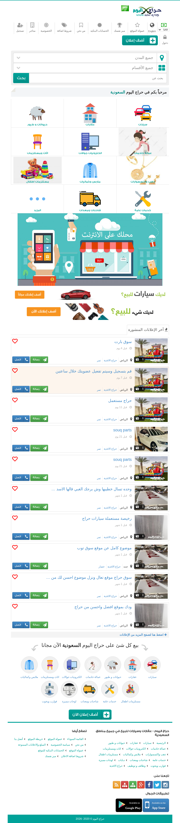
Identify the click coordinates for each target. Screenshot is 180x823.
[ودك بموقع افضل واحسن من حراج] (151, 616)
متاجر (32, 30)
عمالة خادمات (158, 748)
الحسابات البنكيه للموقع (51, 750)
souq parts (122, 430)
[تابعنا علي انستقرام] (165, 784)
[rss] (116, 784)
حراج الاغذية (110, 360)
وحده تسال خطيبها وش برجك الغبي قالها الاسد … (91, 489)
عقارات (134, 743)
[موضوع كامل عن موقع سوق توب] (151, 557)
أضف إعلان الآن (85, 714)
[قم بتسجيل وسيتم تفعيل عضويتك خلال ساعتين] (151, 380)
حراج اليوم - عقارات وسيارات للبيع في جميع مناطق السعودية (147, 11)
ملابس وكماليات (131, 754)
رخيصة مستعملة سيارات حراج (107, 518)
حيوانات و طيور (116, 743)
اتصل (18, 359)
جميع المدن (144, 57)
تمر (99, 360)
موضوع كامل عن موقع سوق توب (104, 548)
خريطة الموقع (35, 739)
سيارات (147, 743)
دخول (165, 42)
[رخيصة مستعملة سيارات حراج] (151, 527)
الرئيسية (161, 743)
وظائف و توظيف (137, 765)
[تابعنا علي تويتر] (157, 784)
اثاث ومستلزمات (112, 748)
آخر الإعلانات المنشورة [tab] (146, 330)
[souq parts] (151, 439)
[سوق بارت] (151, 350)
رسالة (36, 359)
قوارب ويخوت (158, 765)
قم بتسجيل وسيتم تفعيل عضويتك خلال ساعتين (94, 371)
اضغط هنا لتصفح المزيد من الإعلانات (142, 634)
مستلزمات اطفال (108, 754)
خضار (101, 566)
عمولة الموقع (137, 30)
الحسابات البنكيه (99, 30)
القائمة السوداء (75, 739)
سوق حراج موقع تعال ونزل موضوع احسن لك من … (89, 577)
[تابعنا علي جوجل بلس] (141, 784)
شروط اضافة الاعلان (72, 756)
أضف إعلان (135, 40)
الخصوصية (46, 30)
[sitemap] (133, 784)
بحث (21, 78)
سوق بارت (123, 341)
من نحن (81, 30)
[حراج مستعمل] (151, 409)
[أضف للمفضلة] (15, 342)
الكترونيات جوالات (136, 748)
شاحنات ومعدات (139, 760)
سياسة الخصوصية (60, 744)
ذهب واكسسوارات (156, 754)
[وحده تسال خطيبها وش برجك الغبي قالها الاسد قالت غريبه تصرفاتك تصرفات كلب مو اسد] (151, 498)
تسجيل (20, 30)
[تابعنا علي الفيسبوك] (149, 784)
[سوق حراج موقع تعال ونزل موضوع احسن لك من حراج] (151, 586)
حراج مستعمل (120, 400)
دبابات (121, 760)
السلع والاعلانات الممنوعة (32, 744)
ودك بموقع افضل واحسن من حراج (103, 607)
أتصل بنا (18, 739)
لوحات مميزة (106, 760)
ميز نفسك (119, 30)
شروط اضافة (64, 30)
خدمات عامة (159, 760)
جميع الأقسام (142, 68)
